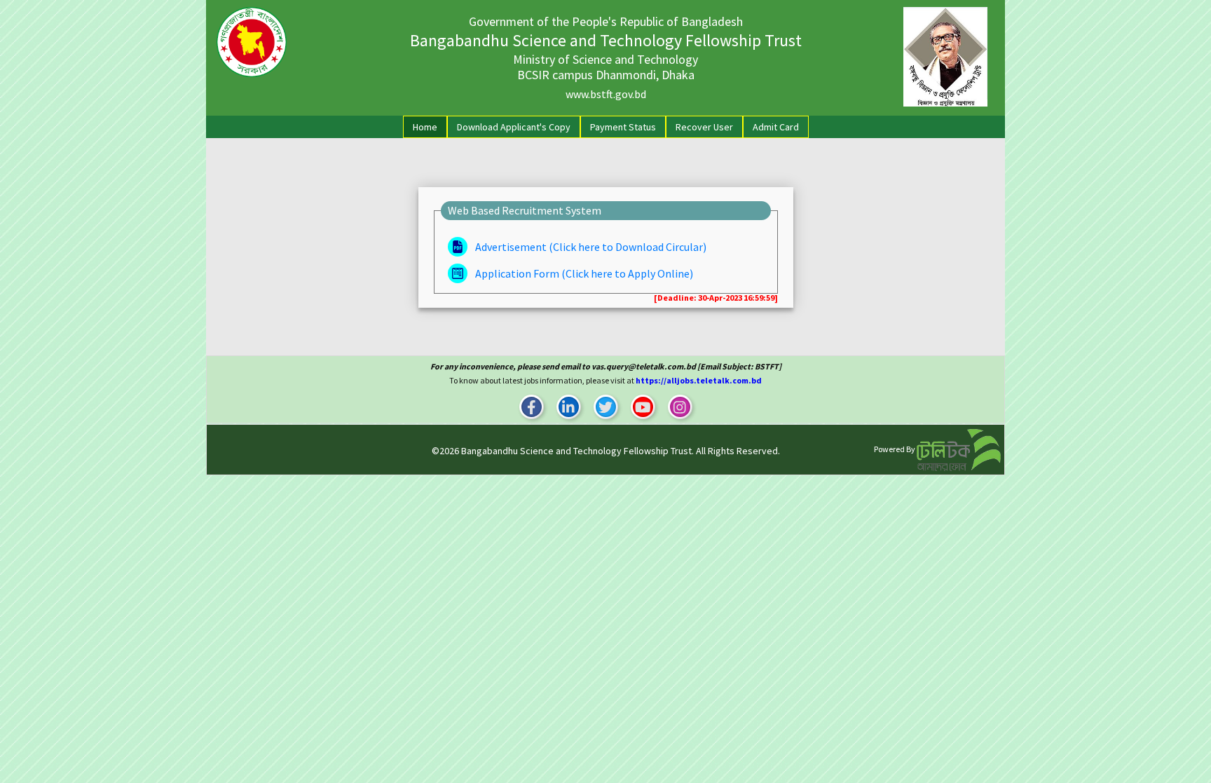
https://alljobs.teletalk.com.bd (699, 380)
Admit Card (776, 127)
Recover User (704, 127)
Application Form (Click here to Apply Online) (583, 273)
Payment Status (623, 127)
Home (428, 126)
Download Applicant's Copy (513, 127)
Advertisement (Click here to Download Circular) (589, 247)
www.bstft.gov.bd (606, 94)
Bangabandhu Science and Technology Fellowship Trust (576, 450)
